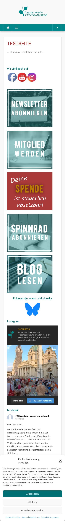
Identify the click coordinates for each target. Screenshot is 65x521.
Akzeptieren (32, 493)
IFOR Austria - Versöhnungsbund (32, 416)
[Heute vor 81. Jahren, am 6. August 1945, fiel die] (32, 370)
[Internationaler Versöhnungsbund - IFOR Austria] (32, 11)
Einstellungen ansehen (32, 510)
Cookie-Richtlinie (13, 517)
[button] (60, 460)
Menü (15, 27)
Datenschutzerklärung (31, 517)
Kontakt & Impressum (50, 517)
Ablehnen (32, 502)
